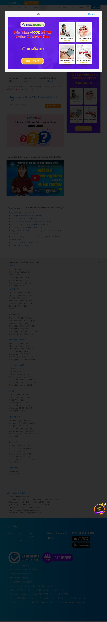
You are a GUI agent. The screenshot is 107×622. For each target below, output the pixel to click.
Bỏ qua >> (93, 14)
